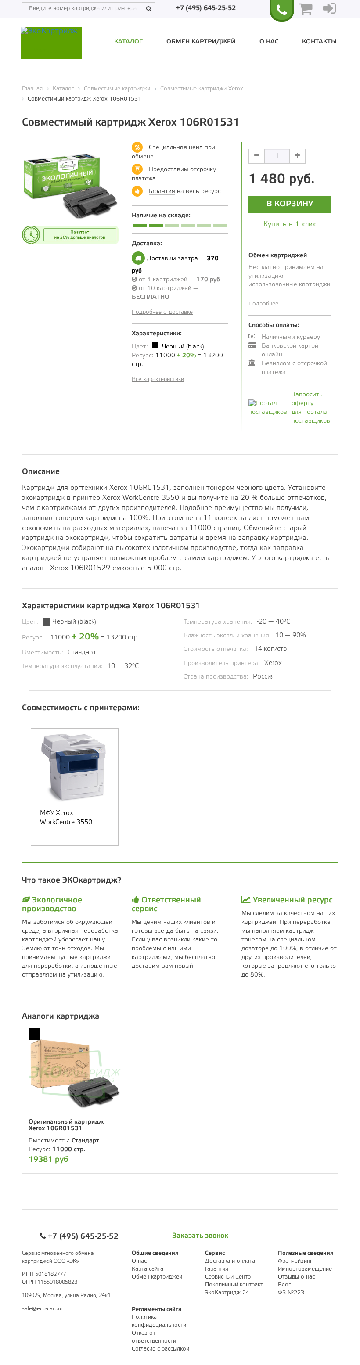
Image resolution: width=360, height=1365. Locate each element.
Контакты (319, 42)
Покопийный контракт (234, 1284)
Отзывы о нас (296, 1277)
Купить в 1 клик (289, 224)
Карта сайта (147, 1269)
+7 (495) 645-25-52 (206, 8)
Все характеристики (158, 379)
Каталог (128, 42)
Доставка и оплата (230, 1261)
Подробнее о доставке (162, 312)
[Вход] (329, 9)
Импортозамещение (305, 1269)
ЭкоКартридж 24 (227, 1292)
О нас (268, 42)
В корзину (289, 204)
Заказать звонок (200, 1235)
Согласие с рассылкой (160, 1349)
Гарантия (162, 191)
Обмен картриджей (201, 42)
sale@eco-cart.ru (42, 1308)
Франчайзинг (295, 1261)
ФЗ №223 (291, 1292)
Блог (284, 1284)
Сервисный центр (228, 1277)
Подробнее (263, 304)
